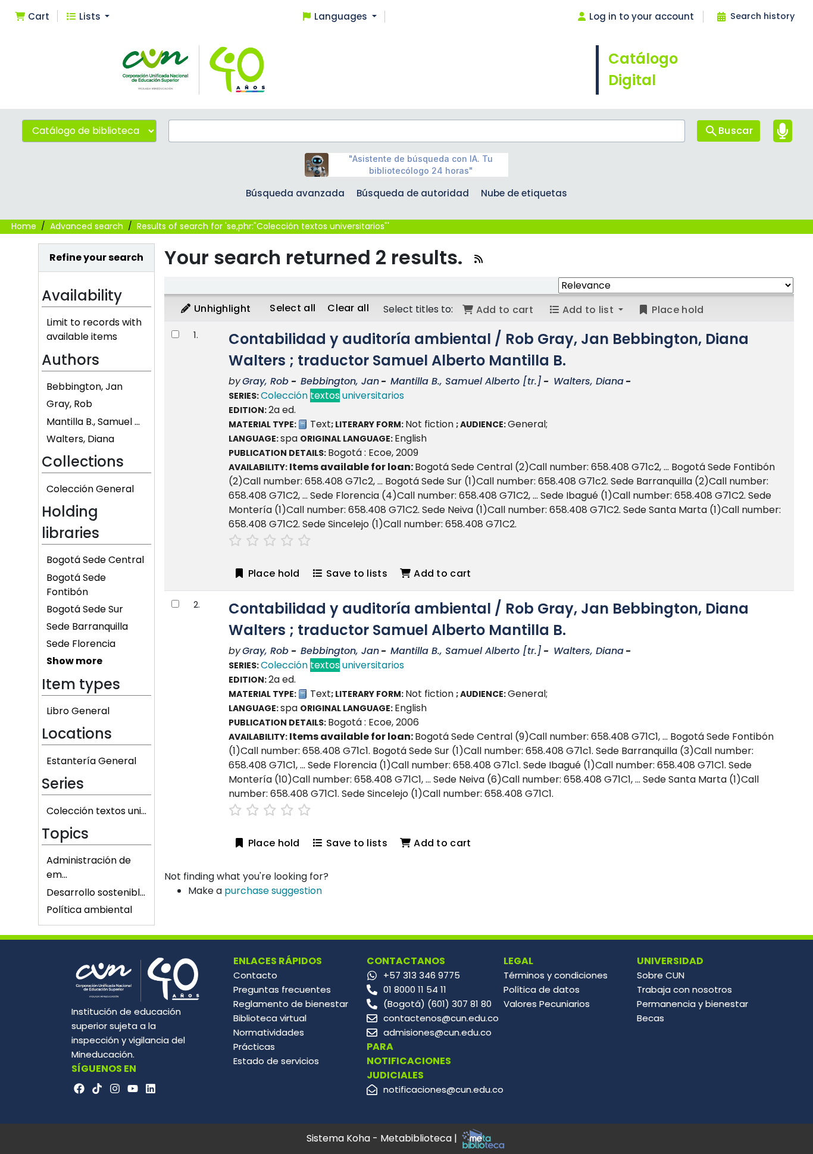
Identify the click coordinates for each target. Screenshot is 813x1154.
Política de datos (542, 989)
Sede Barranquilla (87, 626)
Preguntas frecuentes (282, 989)
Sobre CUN (660, 975)
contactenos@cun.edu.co (441, 1018)
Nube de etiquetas (524, 193)
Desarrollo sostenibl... (95, 892)
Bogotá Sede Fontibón (76, 585)
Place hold (272, 573)
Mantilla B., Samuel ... (93, 422)
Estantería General (91, 761)
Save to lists (355, 573)
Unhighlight (221, 308)
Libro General (78, 711)
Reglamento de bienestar (290, 1003)
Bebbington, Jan (84, 386)
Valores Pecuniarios (547, 1003)
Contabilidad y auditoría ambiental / (489, 349)
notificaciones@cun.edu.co (443, 1089)
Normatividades (268, 1032)
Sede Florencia (80, 644)
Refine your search (96, 257)
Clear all (348, 308)
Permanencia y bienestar (692, 1003)
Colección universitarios (332, 395)
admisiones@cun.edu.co (437, 1032)
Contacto (255, 975)
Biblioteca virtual (270, 1018)
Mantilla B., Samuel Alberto (466, 381)
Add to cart (441, 573)
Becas (650, 1018)
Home (23, 226)
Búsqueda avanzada (295, 193)
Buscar (735, 130)
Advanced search (86, 226)
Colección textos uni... (96, 811)
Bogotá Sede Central (95, 560)
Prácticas (254, 1046)
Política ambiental (89, 910)
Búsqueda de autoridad (413, 193)
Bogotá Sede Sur (84, 609)
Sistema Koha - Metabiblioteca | (383, 1138)
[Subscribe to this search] (478, 259)
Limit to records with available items (94, 329)
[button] (32, 17)
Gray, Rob (69, 404)
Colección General (90, 489)
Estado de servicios (276, 1061)
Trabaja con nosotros (684, 989)
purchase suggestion (273, 890)
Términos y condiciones (556, 975)
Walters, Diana (80, 439)
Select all (292, 308)
